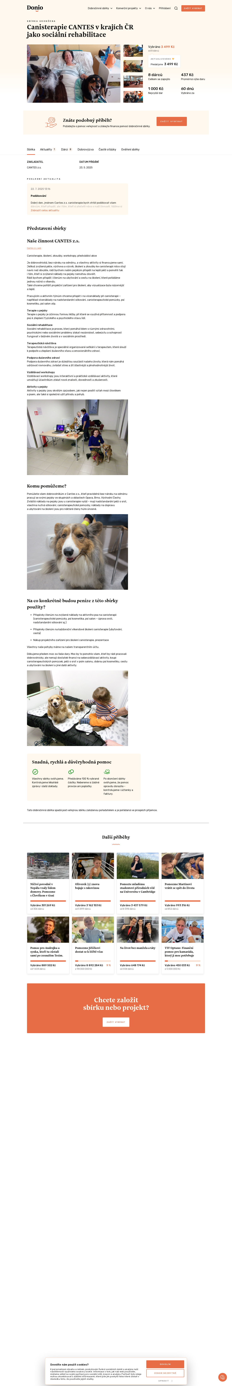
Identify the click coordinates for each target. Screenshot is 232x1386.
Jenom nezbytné (165, 1373)
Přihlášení (165, 8)
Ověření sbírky (130, 149)
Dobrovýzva (85, 149)
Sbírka (31, 149)
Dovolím (165, 1364)
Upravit (163, 1381)
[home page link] (35, 8)
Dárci (66, 149)
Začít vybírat (193, 8)
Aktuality (47, 149)
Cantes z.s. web (34, 248)
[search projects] (176, 8)
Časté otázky (107, 149)
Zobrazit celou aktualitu (45, 210)
